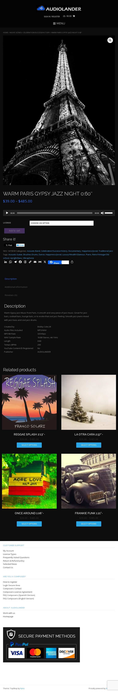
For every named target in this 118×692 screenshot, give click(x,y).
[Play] (7, 213)
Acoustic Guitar (15, 254)
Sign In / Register (52, 16)
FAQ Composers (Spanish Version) (19, 595)
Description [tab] (11, 278)
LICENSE (7, 222)
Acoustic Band (33, 251)
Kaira (22, 688)
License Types (9, 554)
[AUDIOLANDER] (59, 8)
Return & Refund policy (13, 560)
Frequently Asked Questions (16, 557)
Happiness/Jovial (90, 251)
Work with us (9, 613)
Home (5, 32)
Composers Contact (12, 588)
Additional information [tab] (16, 286)
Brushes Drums (30, 254)
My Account (8, 550)
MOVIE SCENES (16, 32)
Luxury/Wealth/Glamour (73, 254)
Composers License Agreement (17, 592)
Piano (88, 254)
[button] (110, 40)
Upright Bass (16, 258)
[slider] (109, 212)
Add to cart (14, 230)
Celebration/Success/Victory (36, 32)
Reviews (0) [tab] (11, 295)
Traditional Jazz (106, 251)
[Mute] (102, 213)
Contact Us (8, 567)
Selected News (10, 564)
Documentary (74, 251)
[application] (59, 213)
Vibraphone (28, 258)
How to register (10, 581)
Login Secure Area (11, 585)
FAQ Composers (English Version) (18, 598)
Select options (29, 445)
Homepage (8, 616)
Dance (42, 254)
